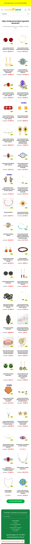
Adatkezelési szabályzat (15, 527)
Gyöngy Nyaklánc (8, 212)
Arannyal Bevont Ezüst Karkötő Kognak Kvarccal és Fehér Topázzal (23, 400)
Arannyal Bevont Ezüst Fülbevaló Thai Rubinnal (8, 48)
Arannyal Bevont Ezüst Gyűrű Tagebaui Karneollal (8, 400)
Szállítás (15, 523)
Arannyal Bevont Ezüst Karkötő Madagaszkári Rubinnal (8, 446)
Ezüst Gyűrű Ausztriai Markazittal (8, 328)
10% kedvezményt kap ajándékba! (11, 541)
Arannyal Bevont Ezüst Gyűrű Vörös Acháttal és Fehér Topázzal (8, 94)
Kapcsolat (15, 530)
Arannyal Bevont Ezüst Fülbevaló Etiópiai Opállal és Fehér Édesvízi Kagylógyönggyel (23, 141)
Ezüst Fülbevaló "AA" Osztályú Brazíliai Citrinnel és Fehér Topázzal (8, 189)
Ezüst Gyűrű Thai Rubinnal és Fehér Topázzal (22, 445)
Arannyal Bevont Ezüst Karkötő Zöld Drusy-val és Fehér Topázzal (23, 306)
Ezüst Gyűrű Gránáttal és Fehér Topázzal (8, 164)
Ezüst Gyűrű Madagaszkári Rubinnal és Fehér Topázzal (8, 469)
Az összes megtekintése (15, 501)
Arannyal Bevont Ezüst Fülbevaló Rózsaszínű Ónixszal (22, 283)
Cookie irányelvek (15, 529)
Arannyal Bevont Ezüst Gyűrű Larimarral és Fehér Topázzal (23, 492)
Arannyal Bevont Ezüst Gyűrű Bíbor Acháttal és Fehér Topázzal (23, 94)
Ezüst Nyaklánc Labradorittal (8, 491)
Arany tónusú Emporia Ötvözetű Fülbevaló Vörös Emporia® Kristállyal (23, 329)
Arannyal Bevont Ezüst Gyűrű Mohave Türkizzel (22, 213)
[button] (2, 9)
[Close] (22, 541)
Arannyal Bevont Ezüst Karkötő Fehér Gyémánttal (22, 48)
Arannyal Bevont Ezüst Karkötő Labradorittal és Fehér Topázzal (8, 140)
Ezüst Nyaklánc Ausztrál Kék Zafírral (22, 468)
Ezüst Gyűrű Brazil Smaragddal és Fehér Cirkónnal (22, 71)
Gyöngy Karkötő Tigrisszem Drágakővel (22, 259)
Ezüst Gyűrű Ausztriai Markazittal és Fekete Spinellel (8, 306)
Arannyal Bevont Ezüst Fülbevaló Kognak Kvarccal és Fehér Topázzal (22, 375)
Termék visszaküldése (15, 524)
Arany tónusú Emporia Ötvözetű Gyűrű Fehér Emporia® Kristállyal (8, 352)
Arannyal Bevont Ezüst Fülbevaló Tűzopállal (22, 116)
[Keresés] (28, 14)
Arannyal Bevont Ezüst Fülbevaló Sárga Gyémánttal (22, 423)
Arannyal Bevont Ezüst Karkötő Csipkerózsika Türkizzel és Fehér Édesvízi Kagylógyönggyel (23, 236)
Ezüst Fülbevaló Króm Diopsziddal (8, 374)
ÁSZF (15, 526)
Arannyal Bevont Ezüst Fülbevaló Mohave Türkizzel (8, 260)
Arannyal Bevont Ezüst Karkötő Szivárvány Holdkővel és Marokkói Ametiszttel (22, 189)
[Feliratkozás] (26, 516)
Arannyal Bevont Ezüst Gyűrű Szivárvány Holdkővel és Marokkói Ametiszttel (22, 165)
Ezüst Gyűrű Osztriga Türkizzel (8, 234)
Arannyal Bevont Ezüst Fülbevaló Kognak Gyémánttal (8, 71)
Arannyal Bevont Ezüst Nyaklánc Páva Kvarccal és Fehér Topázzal (8, 423)
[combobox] (15, 14)
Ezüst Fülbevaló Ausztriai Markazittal (8, 282)
